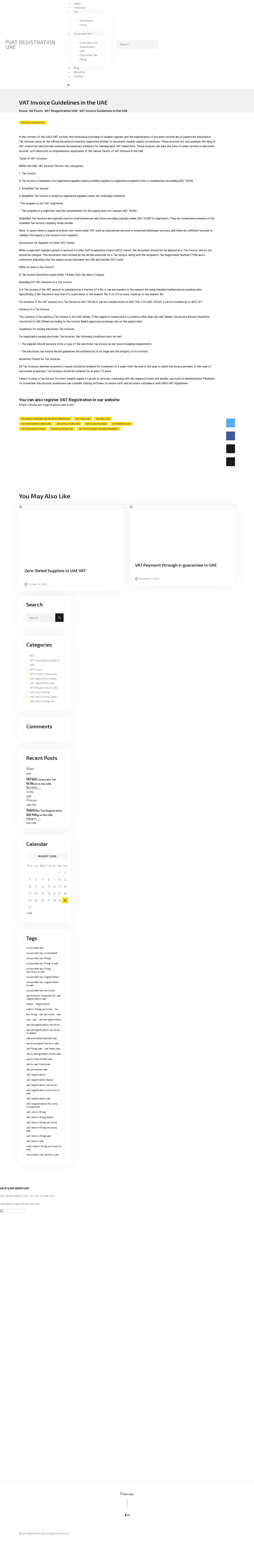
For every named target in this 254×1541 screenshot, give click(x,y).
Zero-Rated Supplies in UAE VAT (55, 570)
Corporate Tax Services (40, 990)
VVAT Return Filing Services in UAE (43, 1148)
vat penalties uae (121, 424)
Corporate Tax (34, 947)
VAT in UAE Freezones (43, 674)
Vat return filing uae (42, 701)
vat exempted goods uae (41, 1038)
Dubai (29, 1003)
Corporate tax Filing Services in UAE (38, 970)
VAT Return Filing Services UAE (41, 1129)
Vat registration (36, 1074)
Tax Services (46, 1014)
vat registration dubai (33, 429)
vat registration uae (62, 429)
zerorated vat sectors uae (42, 1154)
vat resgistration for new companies (98, 429)
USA (28, 1019)
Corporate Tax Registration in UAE (42, 983)
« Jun (29, 912)
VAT (32, 655)
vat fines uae (103, 419)
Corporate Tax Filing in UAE (42, 963)
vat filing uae (83, 419)
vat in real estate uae (68, 424)
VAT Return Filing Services (41, 1122)
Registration (42, 1003)
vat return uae (35, 1141)
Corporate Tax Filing (38, 958)
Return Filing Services (39, 1009)
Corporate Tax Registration (42, 976)
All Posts (36, 111)
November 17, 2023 (149, 578)
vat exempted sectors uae (42, 1043)
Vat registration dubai (43, 678)
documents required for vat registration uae (45, 419)
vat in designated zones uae (36, 424)
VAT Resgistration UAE (61, 111)
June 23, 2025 (33, 788)
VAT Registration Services (41, 1084)
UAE (59, 1014)
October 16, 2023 (38, 584)
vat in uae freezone (96, 424)
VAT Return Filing (36, 1111)
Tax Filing (31, 1014)
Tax (57, 1009)
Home (23, 111)
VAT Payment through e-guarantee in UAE (176, 565)
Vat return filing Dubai (43, 696)
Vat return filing (39, 692)
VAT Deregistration (50, 1019)
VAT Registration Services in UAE (43, 1092)
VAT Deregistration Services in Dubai (43, 1031)
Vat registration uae (42, 683)
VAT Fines (36, 669)
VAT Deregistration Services (43, 1024)
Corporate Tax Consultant (41, 952)
